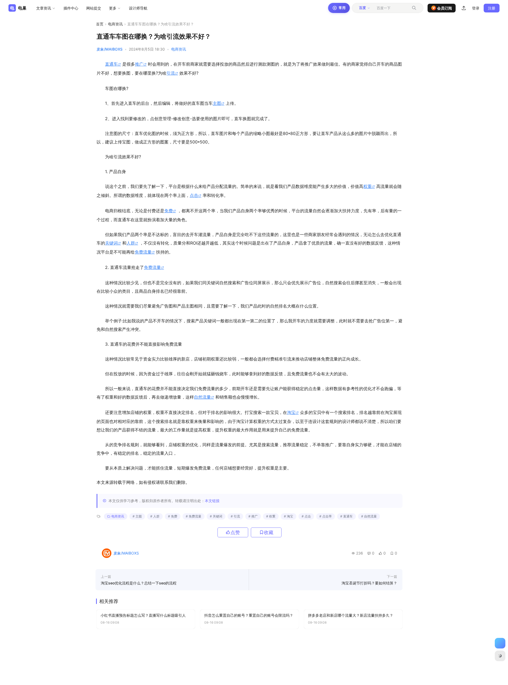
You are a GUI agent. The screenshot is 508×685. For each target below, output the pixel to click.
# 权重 (270, 516)
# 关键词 (216, 516)
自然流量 (202, 397)
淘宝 (291, 412)
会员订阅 (442, 8)
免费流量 (143, 252)
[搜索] (414, 8)
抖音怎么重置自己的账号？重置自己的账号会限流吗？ (248, 615)
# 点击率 (325, 516)
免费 (168, 210)
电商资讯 (115, 24)
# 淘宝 (288, 516)
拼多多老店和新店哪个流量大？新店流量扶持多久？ (350, 615)
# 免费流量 (193, 516)
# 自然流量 (369, 516)
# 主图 (137, 516)
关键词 (111, 243)
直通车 (111, 64)
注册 (491, 8)
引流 (170, 73)
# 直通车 (346, 516)
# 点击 (306, 516)
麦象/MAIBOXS (110, 49)
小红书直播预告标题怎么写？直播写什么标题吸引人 (143, 615)
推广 (139, 64)
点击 (194, 195)
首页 (99, 24)
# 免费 (172, 516)
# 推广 (253, 516)
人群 (130, 243)
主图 (217, 103)
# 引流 (235, 516)
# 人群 (155, 516)
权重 (367, 186)
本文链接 (212, 500)
